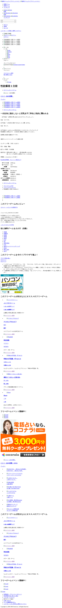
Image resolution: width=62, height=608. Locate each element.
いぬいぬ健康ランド (9, 306)
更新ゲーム (7, 5)
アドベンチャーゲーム (10, 187)
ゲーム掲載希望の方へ (10, 602)
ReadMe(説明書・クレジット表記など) (11, 159)
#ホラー (6, 24)
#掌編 (5, 236)
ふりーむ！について (9, 597)
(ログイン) (3, 259)
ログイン (18, 30)
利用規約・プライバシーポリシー (13, 594)
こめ (5, 398)
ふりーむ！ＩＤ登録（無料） (8, 30)
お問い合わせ (7, 600)
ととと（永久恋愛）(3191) (9, 463)
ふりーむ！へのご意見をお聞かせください (15, 604)
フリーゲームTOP (8, 186)
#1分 (5, 244)
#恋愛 (5, 235)
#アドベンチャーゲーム (10, 90)
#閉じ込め (6, 249)
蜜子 (5, 325)
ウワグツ (6, 343)
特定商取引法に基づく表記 (11, 596)
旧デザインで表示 (8, 599)
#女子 (5, 251)
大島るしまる (7, 362)
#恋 (4, 241)
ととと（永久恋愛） (7, 96)
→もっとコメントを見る (7, 224)
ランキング (7, 7)
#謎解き (6, 233)
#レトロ (6, 28)
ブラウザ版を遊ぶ (5, 258)
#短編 (5, 232)
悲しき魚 (6, 380)
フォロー (3, 99)
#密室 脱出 (6, 243)
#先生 (5, 248)
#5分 (5, 240)
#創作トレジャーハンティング (12, 246)
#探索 (5, 26)
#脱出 (5, 238)
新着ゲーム (7, 4)
